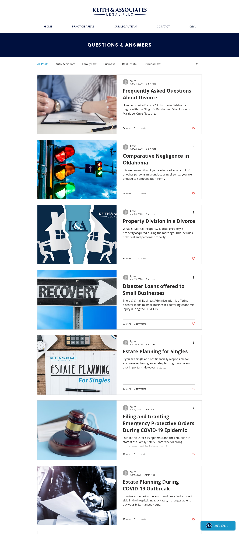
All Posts (42, 64)
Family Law (89, 64)
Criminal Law (152, 64)
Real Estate (129, 64)
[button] (197, 64)
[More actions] (195, 82)
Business (109, 64)
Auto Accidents (65, 64)
